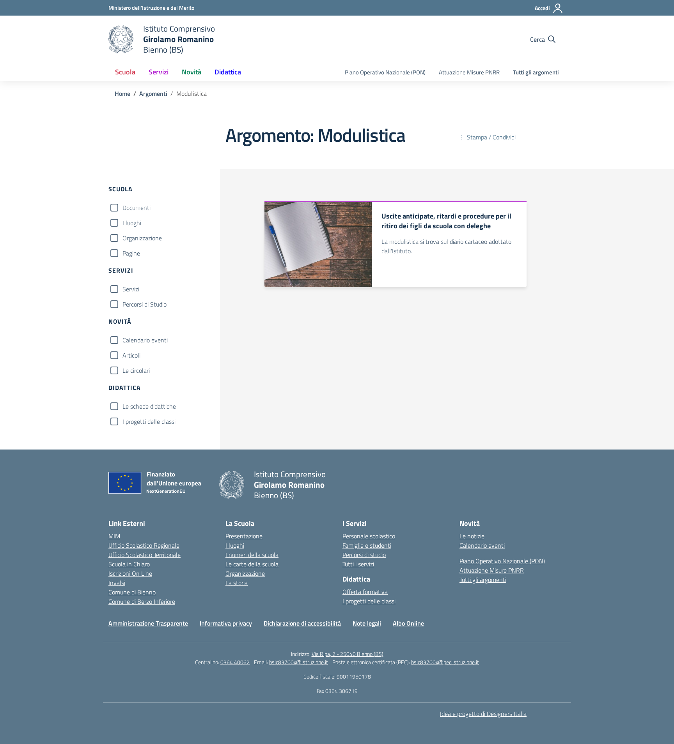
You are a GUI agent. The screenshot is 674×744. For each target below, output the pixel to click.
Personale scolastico (368, 536)
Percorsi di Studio (144, 304)
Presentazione (244, 536)
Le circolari (136, 370)
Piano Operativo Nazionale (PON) (385, 72)
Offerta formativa (365, 591)
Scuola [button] (125, 72)
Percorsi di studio (364, 554)
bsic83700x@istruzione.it (298, 662)
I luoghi (131, 222)
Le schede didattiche (149, 406)
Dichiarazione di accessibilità (302, 623)
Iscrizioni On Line (130, 573)
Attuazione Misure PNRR (469, 72)
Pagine (131, 253)
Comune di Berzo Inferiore (141, 601)
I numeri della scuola (251, 554)
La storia (236, 582)
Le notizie (471, 536)
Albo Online (408, 623)
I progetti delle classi (149, 421)
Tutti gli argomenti (536, 72)
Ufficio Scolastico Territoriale (144, 554)
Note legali (367, 623)
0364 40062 (235, 662)
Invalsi (116, 582)
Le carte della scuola (251, 564)
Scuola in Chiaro (129, 564)
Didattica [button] (228, 72)
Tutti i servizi (358, 564)
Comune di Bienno (132, 592)
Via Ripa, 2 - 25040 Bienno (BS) (347, 654)
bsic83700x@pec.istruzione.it (445, 662)
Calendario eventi (145, 340)
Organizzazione (142, 238)
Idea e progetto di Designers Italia (483, 713)
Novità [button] (191, 72)
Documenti (136, 207)
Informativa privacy (226, 623)
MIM (114, 536)
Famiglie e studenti (366, 545)
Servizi (130, 289)
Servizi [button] (158, 72)
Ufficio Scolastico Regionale (143, 545)
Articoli (131, 355)
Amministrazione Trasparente (148, 623)
